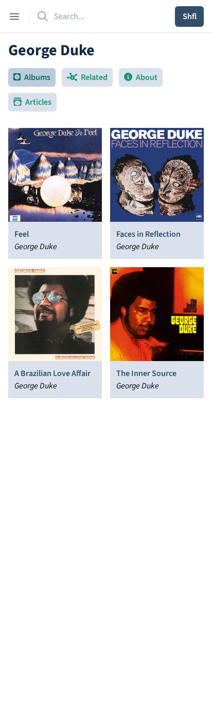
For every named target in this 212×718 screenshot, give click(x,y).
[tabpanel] (106, 402)
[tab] (32, 77)
